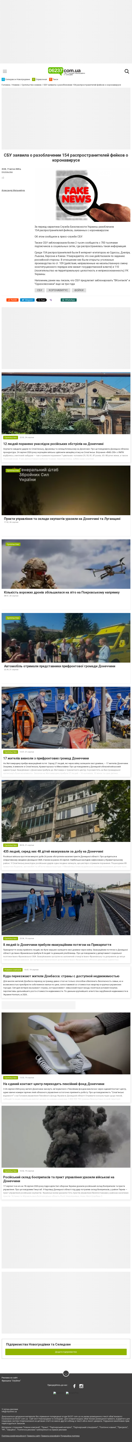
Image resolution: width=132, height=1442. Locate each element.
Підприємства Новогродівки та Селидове (38, 1344)
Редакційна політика (70, 1436)
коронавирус (58, 290)
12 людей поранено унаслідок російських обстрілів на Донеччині (53, 444)
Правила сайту (33, 1436)
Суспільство (7, 172)
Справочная (52, 1005)
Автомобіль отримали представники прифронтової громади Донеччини (59, 666)
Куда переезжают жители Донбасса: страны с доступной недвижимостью (61, 976)
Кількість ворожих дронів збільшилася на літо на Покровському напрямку (62, 592)
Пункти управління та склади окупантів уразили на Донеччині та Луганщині (62, 519)
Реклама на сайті (10, 1378)
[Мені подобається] (3, 177)
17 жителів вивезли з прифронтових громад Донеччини (46, 758)
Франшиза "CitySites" (11, 1381)
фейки (79, 290)
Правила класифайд (50, 1436)
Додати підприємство (66, 1352)
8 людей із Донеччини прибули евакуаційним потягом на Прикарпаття (57, 945)
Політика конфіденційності (14, 1436)
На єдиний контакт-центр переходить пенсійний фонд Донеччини (53, 1084)
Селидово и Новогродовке (23, 1005)
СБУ (39, 290)
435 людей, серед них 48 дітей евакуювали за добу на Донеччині (53, 851)
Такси (71, 1005)
